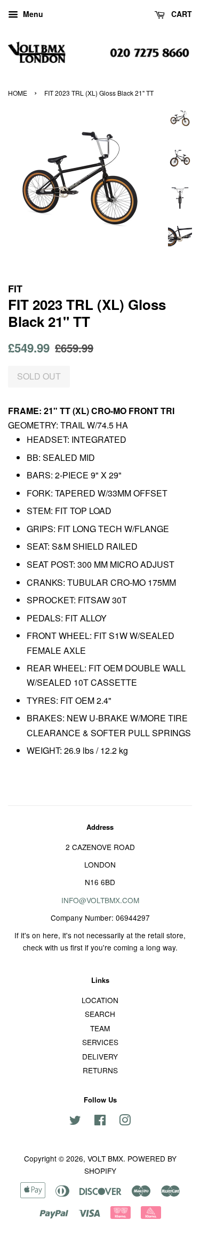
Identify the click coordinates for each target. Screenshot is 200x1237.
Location (100, 1000)
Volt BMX (105, 1158)
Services (100, 1042)
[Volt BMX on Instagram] (125, 1121)
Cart (180, 14)
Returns (100, 1070)
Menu (32, 14)
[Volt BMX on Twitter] (75, 1121)
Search (100, 1013)
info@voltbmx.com (100, 900)
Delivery (100, 1056)
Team (100, 1028)
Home (17, 92)
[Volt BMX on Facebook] (100, 1121)
